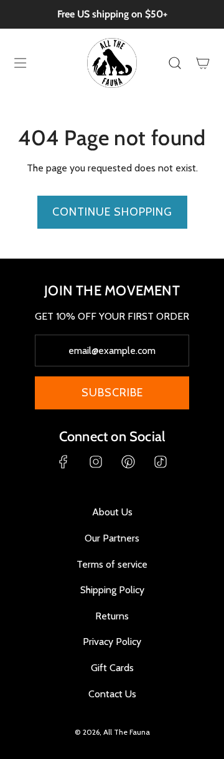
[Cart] (203, 63)
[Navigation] (20, 63)
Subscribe (112, 392)
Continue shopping (112, 212)
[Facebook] (63, 462)
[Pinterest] (128, 462)
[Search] (175, 63)
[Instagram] (96, 462)
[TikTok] (160, 462)
